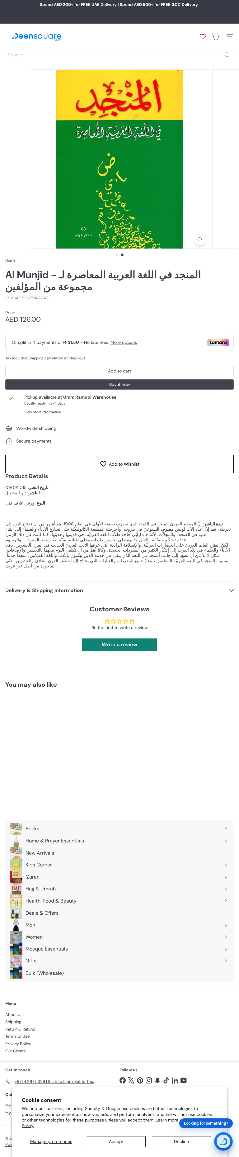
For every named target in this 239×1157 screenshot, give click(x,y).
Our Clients (15, 1051)
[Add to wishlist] (72, 704)
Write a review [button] (119, 644)
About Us (14, 1014)
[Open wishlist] (202, 36)
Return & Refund (20, 1029)
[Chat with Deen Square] (223, 1141)
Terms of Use (17, 1036)
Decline (181, 1141)
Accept (116, 1141)
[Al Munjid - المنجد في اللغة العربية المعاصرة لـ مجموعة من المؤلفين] (44, 745)
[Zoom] (200, 239)
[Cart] (215, 37)
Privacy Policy (18, 1043)
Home (10, 260)
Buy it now (119, 384)
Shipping (36, 358)
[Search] (227, 55)
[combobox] (119, 55)
